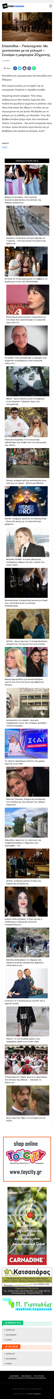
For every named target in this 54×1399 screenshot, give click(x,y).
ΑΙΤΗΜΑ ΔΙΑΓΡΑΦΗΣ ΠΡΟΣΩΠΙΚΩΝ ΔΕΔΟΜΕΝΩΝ (27, 1378)
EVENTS (9, 1340)
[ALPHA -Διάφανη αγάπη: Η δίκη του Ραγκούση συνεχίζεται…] (27, 864)
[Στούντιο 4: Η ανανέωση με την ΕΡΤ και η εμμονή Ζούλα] (26, 983)
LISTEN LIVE (10, 1330)
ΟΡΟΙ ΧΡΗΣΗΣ (39, 1376)
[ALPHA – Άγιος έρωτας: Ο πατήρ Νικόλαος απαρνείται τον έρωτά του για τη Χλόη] (27, 624)
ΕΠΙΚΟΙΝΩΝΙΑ (26, 1376)
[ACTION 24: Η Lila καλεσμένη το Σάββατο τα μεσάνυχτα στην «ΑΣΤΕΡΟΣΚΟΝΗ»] (26, 262)
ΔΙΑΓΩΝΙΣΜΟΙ (11, 1335)
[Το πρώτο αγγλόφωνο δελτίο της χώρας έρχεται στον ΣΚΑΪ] (26, 744)
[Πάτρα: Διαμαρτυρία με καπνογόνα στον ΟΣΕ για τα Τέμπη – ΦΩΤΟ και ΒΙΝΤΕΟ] (27, 463)
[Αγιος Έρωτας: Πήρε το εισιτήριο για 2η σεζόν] (27, 1100)
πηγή (4, 147)
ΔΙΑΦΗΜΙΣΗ (14, 1376)
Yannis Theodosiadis (34, 1394)
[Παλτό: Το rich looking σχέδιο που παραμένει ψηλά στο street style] (27, 1021)
